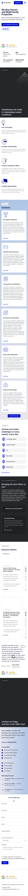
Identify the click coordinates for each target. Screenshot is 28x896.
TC (7, 450)
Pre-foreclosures (10, 461)
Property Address (6, 831)
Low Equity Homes (11, 439)
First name (4, 803)
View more (9, 530)
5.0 (7, 45)
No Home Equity (7, 565)
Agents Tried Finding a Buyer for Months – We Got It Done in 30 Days (11, 569)
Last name (4, 810)
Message (4, 844)
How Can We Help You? (7, 837)
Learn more (5, 589)
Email (3, 824)
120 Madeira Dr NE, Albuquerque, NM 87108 (13, 884)
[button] (25, 2)
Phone (3, 817)
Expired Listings (10, 444)
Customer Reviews (11, 46)
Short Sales (9, 456)
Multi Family (9, 467)
